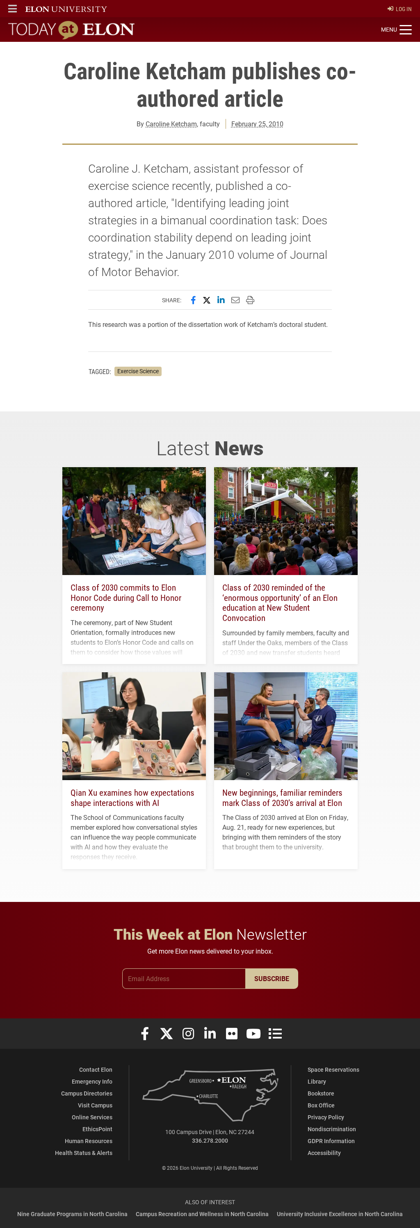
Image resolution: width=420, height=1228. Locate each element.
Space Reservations (333, 1069)
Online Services (92, 1117)
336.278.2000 (210, 1140)
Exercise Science (138, 371)
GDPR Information (331, 1141)
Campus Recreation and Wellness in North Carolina (202, 1214)
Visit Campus (95, 1105)
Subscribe (271, 978)
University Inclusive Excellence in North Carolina (340, 1214)
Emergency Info (92, 1081)
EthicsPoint (97, 1129)
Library (317, 1081)
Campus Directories (86, 1093)
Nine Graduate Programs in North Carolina (72, 1214)
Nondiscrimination (332, 1129)
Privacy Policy (326, 1117)
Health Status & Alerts (83, 1153)
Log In (404, 9)
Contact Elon (95, 1069)
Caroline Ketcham (171, 123)
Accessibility (324, 1153)
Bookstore (321, 1093)
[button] (12, 9)
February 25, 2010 (257, 123)
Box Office (321, 1105)
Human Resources (88, 1141)
